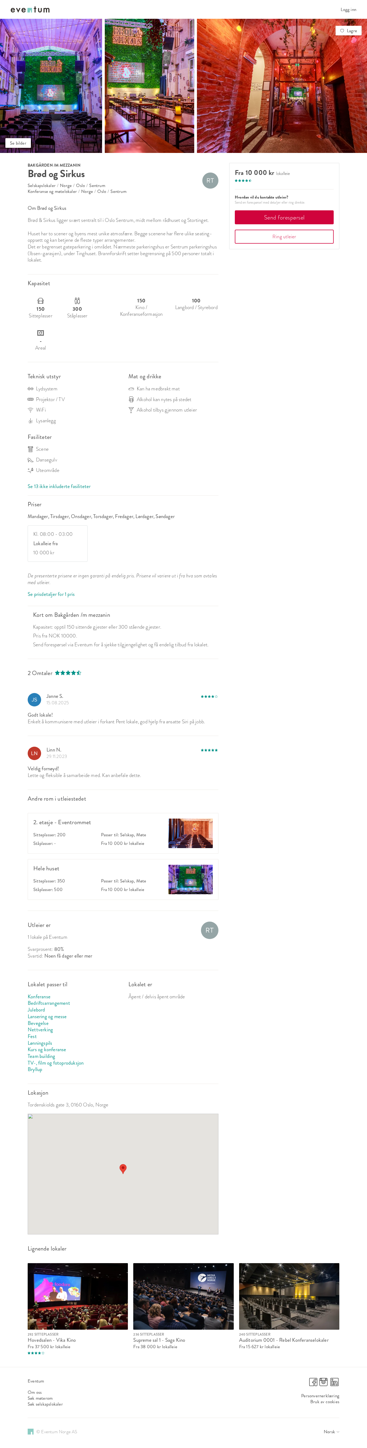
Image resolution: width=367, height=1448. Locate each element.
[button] (123, 1169)
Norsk (329, 1432)
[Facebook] (313, 1384)
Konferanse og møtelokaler (52, 191)
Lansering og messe (47, 1016)
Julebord (36, 1009)
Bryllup (35, 1069)
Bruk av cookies (324, 1401)
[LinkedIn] (334, 1384)
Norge (66, 185)
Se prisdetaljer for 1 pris (51, 594)
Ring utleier (284, 236)
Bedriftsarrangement (49, 1003)
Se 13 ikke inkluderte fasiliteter (59, 486)
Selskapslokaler (42, 185)
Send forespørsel (284, 217)
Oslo (80, 185)
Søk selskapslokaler (45, 1404)
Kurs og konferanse (47, 1049)
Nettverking (40, 1029)
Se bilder (18, 143)
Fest (32, 1036)
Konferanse (39, 996)
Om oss (35, 1392)
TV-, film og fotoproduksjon (56, 1062)
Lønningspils (40, 1043)
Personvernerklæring (320, 1395)
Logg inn (348, 9)
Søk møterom (40, 1398)
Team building (41, 1056)
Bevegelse (38, 1023)
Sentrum (97, 185)
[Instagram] (323, 1384)
